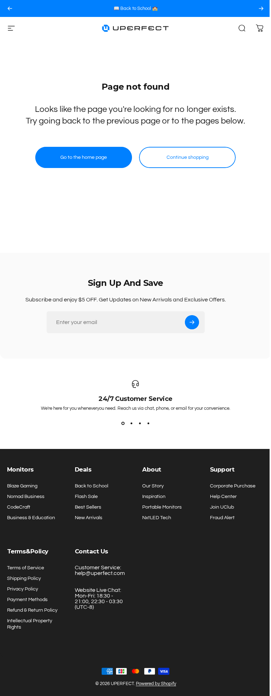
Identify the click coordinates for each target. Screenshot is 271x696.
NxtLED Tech (156, 517)
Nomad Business (25, 496)
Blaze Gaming (22, 485)
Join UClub (222, 507)
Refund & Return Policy (32, 610)
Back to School (91, 485)
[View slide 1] (123, 423)
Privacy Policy (22, 589)
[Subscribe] (192, 322)
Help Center (223, 496)
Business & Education (31, 517)
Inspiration (153, 496)
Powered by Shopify (156, 683)
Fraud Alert (222, 517)
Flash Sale (86, 496)
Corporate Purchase (232, 485)
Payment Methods (27, 599)
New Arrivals (88, 517)
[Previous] (10, 8)
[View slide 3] (140, 423)
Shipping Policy (24, 578)
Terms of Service (25, 567)
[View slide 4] (148, 423)
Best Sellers (88, 507)
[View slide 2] (131, 423)
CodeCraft (18, 507)
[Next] (261, 8)
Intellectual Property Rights (29, 624)
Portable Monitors (162, 507)
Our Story (153, 485)
